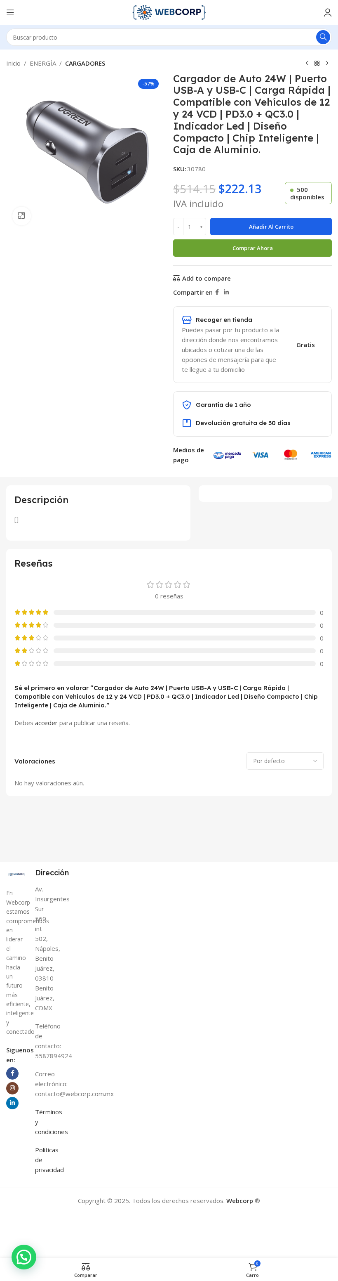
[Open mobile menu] (10, 12)
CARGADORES (85, 63)
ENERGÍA (43, 63)
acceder (46, 722)
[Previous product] (307, 64)
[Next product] (327, 64)
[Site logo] (169, 11)
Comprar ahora (252, 248)
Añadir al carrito (271, 226)
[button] (24, 1257)
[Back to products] (317, 64)
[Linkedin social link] (226, 292)
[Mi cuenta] (327, 12)
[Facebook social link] (217, 292)
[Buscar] (323, 37)
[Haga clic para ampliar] (21, 216)
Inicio (13, 63)
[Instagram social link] (12, 1088)
